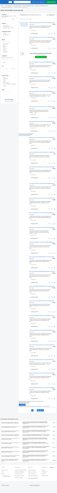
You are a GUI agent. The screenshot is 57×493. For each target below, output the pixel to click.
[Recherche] (14, 2)
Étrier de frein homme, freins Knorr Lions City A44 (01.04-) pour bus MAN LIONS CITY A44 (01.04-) (10, 435)
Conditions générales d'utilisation (20, 470)
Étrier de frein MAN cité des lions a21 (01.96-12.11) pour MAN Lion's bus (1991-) (10, 439)
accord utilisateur (47, 406)
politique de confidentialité (36, 406)
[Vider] (16, 18)
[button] (52, 34)
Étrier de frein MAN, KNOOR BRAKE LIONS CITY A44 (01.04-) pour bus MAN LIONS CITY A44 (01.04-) (10, 460)
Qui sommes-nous (4, 470)
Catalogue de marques (19, 477)
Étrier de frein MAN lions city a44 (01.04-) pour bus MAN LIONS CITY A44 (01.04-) (10, 447)
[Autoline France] (4, 2)
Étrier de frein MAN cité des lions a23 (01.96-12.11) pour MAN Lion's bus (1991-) (10, 443)
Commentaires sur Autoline (19, 475)
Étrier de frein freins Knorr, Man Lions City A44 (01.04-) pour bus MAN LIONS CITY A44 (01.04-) (10, 423)
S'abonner (22, 404)
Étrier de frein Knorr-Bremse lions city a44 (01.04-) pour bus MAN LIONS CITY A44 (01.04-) (10, 427)
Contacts (3, 473)
